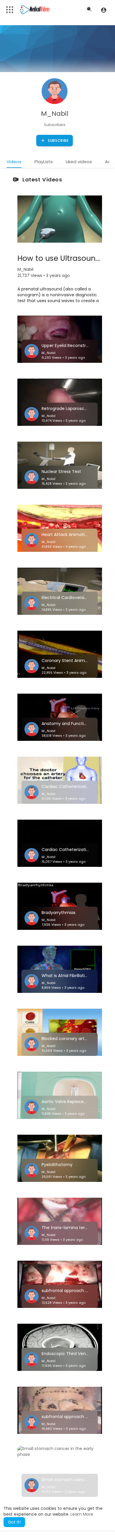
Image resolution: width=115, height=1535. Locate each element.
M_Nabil (54, 113)
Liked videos (79, 162)
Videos (14, 162)
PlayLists (43, 162)
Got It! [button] (14, 1522)
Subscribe (57, 140)
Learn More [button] (81, 1514)
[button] (104, 10)
